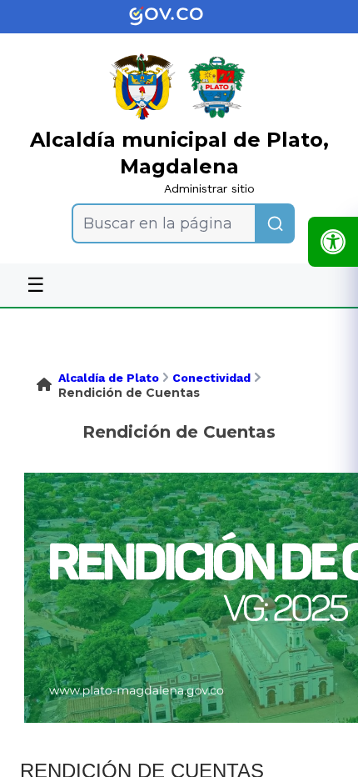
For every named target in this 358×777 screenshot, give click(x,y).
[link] (179, 16)
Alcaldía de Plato (108, 377)
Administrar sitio (209, 188)
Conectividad (211, 377)
